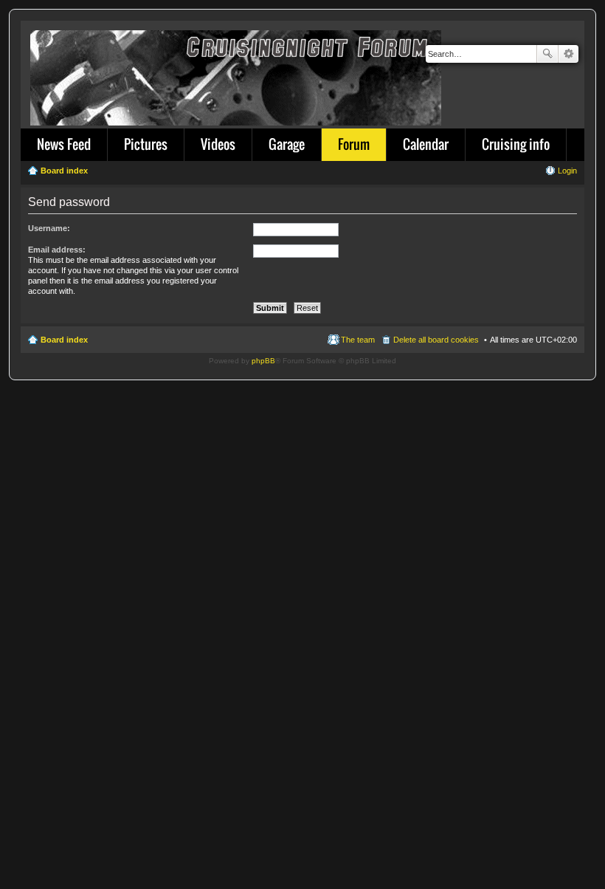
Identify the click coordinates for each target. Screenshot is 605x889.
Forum (354, 144)
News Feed (64, 144)
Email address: (57, 249)
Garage (287, 144)
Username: (49, 228)
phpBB (263, 361)
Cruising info (516, 144)
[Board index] (237, 75)
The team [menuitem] (358, 339)
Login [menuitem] (567, 170)
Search (547, 54)
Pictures (145, 144)
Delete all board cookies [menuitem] (436, 339)
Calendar (426, 144)
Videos (218, 144)
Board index (64, 339)
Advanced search (568, 54)
